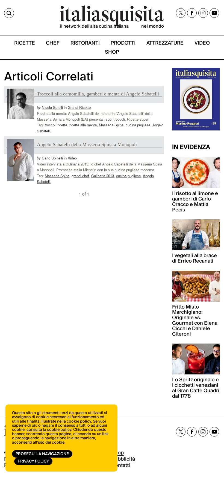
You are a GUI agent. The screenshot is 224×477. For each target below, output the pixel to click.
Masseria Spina (111, 124)
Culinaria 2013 (102, 175)
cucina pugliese (138, 124)
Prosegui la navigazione (42, 454)
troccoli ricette (56, 124)
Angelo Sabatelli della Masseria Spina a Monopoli (87, 144)
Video (72, 158)
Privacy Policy (33, 461)
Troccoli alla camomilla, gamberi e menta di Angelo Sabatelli (98, 94)
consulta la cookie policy (48, 429)
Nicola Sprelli (52, 107)
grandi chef (80, 175)
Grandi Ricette (79, 107)
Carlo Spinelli (52, 158)
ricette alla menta (83, 124)
